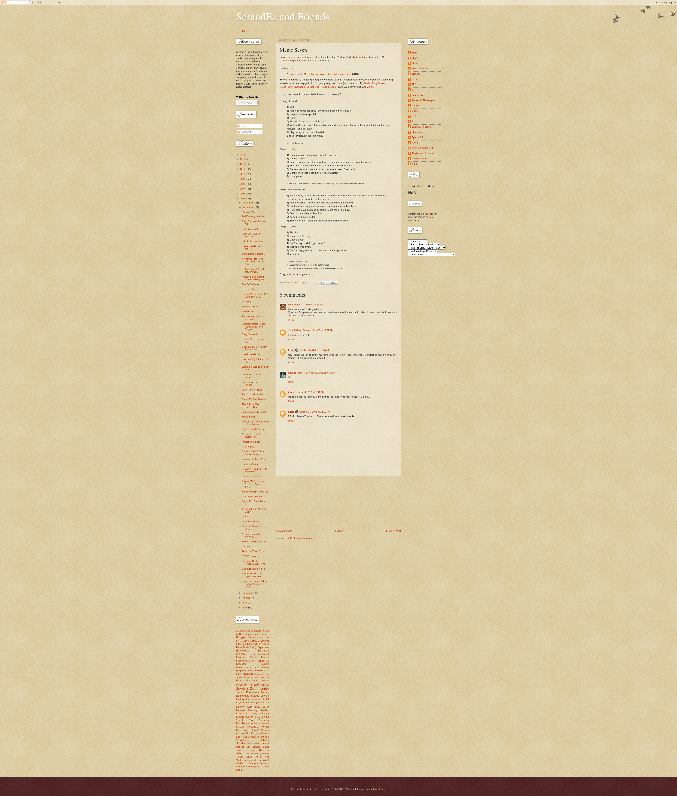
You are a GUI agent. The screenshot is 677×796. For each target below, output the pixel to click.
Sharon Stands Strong (253, 429)
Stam (266, 746)
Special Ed (417, 137)
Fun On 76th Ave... (251, 284)
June (245, 607)
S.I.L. (414, 116)
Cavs (246, 640)
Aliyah (266, 631)
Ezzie (291, 350)
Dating (253, 647)
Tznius (249, 756)
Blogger (381, 789)
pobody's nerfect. (420, 158)
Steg (314, 60)
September (248, 593)
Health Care (263, 670)
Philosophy (240, 727)
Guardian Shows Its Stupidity (252, 527)
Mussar (249, 717)
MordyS (265, 713)
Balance (265, 634)
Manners (240, 710)
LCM (249, 706)
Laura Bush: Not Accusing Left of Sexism (255, 423)
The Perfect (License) (257, 753)
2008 (243, 184)
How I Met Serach (247, 680)
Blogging (241, 637)
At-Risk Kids (243, 634)
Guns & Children (250, 521)
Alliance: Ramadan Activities (251, 535)
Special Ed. (243, 747)
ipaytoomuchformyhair (247, 766)
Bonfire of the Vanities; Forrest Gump (253, 452)
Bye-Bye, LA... (249, 289)
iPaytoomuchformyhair (423, 153)
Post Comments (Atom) (302, 538)
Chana (253, 640)
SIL (247, 733)
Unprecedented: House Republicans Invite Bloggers (253, 327)
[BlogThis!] (326, 283)
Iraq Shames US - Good (254, 412)
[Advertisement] (338, 502)
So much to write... (251, 306)
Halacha (265, 667)
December (248, 202)
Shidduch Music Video (253, 568)
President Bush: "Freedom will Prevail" (254, 562)
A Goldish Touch (244, 631)
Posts (243, 126)
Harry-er (252, 670)
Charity (240, 643)
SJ (251, 733)
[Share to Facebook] (332, 283)
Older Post (393, 531)
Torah (239, 756)
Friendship (241, 660)
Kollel (266, 702)
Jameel (264, 684)
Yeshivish (264, 763)
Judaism (257, 699)
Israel (254, 684)
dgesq (415, 142)
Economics (242, 650)
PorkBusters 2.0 (250, 229)
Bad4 (255, 634)
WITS (258, 756)
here (431, 213)
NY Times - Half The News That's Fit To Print (253, 261)
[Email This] (322, 283)
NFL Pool (246, 546)
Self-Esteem (254, 737)
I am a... (246, 516)
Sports (256, 746)
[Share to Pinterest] (336, 283)
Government (243, 667)
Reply (291, 320)
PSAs (251, 720)
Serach (265, 736)
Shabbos (264, 739)
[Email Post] (316, 282)
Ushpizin (246, 301)
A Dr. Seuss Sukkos (252, 496)
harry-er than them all (422, 148)
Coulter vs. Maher (251, 476)
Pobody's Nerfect (258, 726)
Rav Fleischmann (317, 74)
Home (244, 30)
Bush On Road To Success (251, 235)
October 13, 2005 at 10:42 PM (307, 304)
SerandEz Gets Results (254, 399)
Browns (252, 637)
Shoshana (299, 87)
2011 (243, 169)
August (247, 597)
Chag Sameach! (250, 334)
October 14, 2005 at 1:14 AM (314, 350)
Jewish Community (252, 688)
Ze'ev (370, 87)
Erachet (240, 657)
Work (266, 759)
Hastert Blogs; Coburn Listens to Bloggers (253, 278)
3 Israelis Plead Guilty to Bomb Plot (254, 470)
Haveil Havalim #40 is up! (255, 491)
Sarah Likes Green (421, 126)
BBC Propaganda (251, 556)
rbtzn (414, 164)
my (251, 68)
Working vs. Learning (247, 763)
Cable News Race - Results (251, 383)
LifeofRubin (286, 87)
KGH (266, 699)
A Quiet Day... (249, 446)
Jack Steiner (294, 330)
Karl (291, 74)
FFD (414, 84)
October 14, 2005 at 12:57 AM (318, 330)
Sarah (257, 733)
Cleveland (263, 643)
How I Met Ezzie (262, 677)
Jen (297, 74)
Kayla (239, 702)
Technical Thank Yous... (254, 551)
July (245, 602)
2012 (243, 164)
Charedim (263, 640)
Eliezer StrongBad (258, 654)
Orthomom (286, 60)
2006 (243, 193)
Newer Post (284, 531)
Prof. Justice (242, 730)
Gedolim (264, 664)
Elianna (240, 653)
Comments (246, 132)
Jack (339, 83)
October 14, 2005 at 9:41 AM (309, 392)
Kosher (240, 706)
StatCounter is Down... (253, 254)
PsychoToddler (329, 87)
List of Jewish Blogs (252, 389)
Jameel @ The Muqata (423, 100)
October (247, 212)
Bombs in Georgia (251, 464)
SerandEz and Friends (283, 16)
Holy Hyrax (243, 673)
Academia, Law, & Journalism (251, 435)
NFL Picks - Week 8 (252, 241)
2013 (243, 159)
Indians (265, 680)
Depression (263, 647)
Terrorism (250, 750)
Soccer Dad (312, 87)
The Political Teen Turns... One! (251, 405)
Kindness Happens (252, 702)
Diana (414, 63)
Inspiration (242, 684)
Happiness (241, 670)
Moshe (240, 716)
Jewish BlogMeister (374, 83)
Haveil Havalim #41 (252, 354)
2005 (243, 198)
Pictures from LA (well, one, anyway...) (253, 270)
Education (263, 650)
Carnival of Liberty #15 (253, 459)
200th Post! (248, 311)
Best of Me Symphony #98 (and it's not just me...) (253, 484)
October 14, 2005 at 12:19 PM (314, 411)
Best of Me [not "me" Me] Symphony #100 (255, 295)
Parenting (263, 720)
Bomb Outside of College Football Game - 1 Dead (254, 584)
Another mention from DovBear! (253, 317)
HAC (256, 667)
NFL (256, 717)
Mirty (306, 74)
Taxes (239, 750)
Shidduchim (243, 743)
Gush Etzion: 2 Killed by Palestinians (254, 348)
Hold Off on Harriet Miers (254, 541)
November (248, 207)
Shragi (265, 743)
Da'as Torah (242, 647)
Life (266, 706)
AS (289, 304)
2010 (243, 174)
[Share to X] (329, 283)
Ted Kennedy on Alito (253, 216)
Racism (265, 730)
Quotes (255, 729)
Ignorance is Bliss (251, 441)
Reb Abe (240, 733)
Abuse (257, 630)
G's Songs (258, 660)
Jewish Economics (247, 692)
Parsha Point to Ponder (257, 723)
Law (257, 706)
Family (265, 657)
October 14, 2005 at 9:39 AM (320, 372)
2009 (243, 179)
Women (257, 760)
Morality (254, 714)
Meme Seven (248, 416)
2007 (243, 188)
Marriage (253, 710)
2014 (243, 154)
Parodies (240, 723)
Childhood (251, 643)
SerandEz (242, 739)
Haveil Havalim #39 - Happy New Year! (252, 575)
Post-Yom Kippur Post (253, 394)
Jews (248, 699)
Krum (358, 57)
